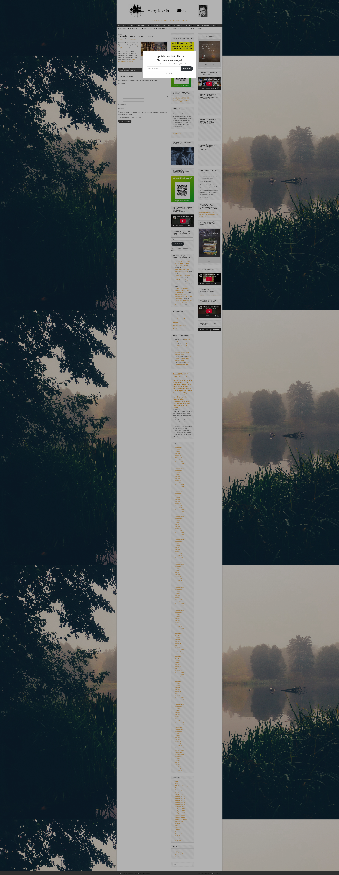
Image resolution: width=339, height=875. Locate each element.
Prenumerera (187, 68)
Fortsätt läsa (169, 74)
